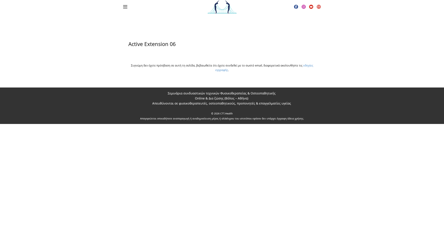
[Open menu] (125, 7)
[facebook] (296, 7)
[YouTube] (311, 7)
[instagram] (304, 7)
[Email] (319, 7)
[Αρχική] (222, 7)
